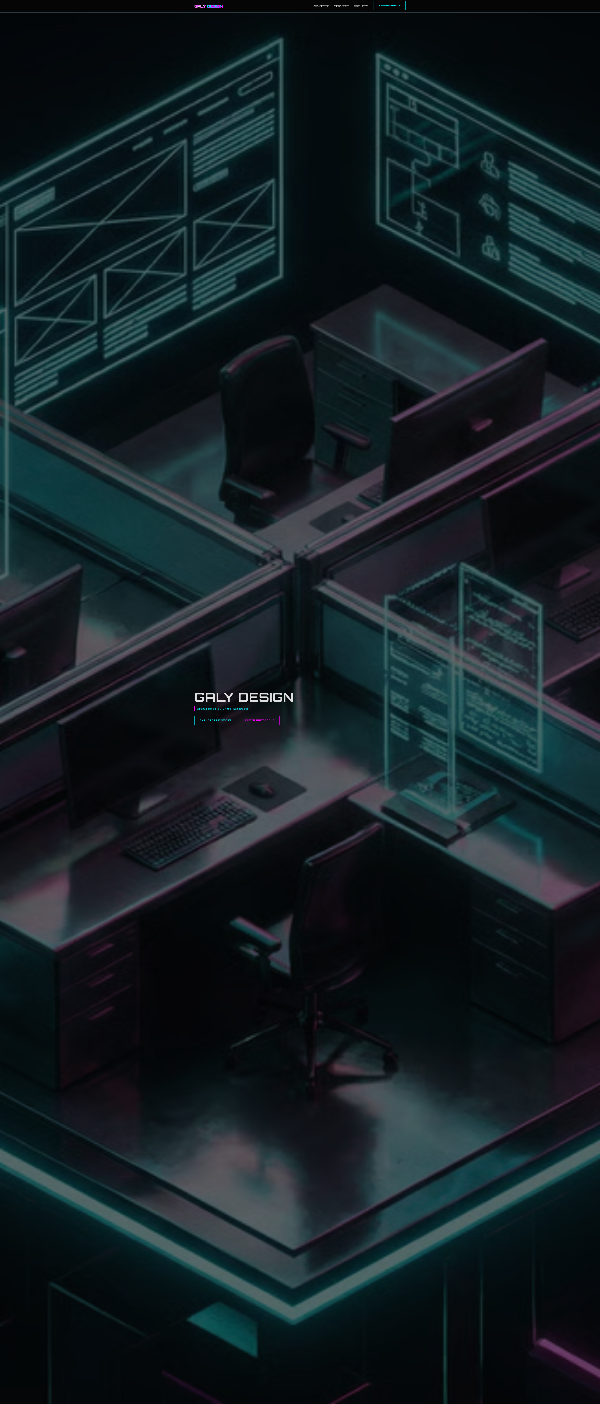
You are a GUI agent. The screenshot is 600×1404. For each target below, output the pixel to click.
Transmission (389, 5)
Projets (361, 6)
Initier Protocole (259, 720)
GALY (208, 6)
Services (341, 6)
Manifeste (321, 6)
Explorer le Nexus (215, 720)
